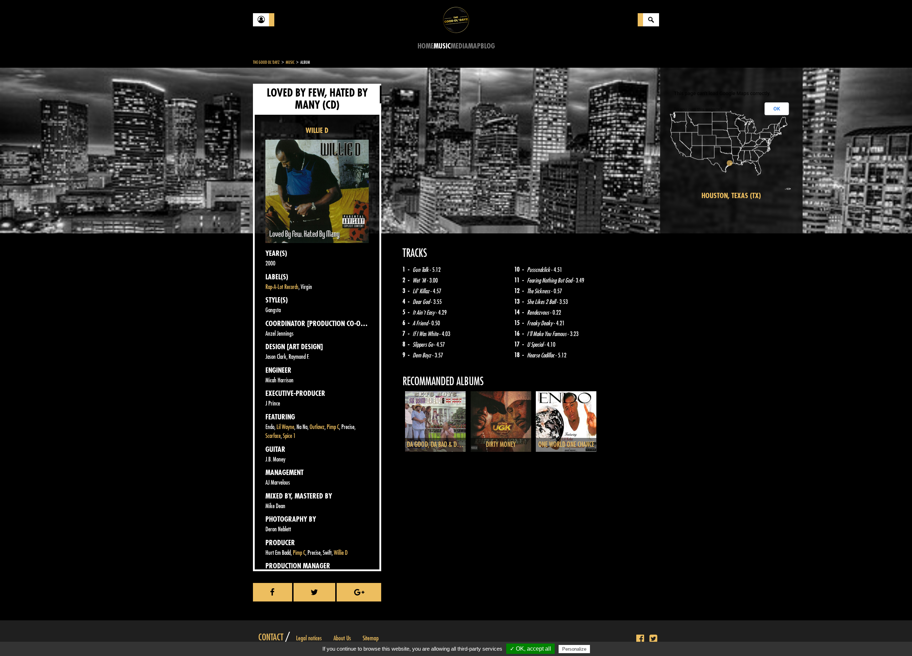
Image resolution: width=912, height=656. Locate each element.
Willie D (341, 553)
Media (459, 46)
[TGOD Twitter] (653, 639)
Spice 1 (289, 436)
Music (442, 46)
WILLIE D (317, 130)
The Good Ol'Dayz (266, 62)
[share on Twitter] (315, 592)
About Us (342, 638)
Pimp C (333, 427)
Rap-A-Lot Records (282, 287)
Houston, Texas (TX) (731, 196)
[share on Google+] (359, 592)
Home (426, 46)
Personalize (574, 649)
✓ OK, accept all (530, 649)
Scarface (273, 436)
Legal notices (309, 638)
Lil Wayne (285, 427)
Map (474, 46)
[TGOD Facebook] (640, 639)
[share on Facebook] (272, 592)
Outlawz (317, 427)
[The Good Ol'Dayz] (456, 19)
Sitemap (371, 638)
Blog (488, 46)
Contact (270, 637)
